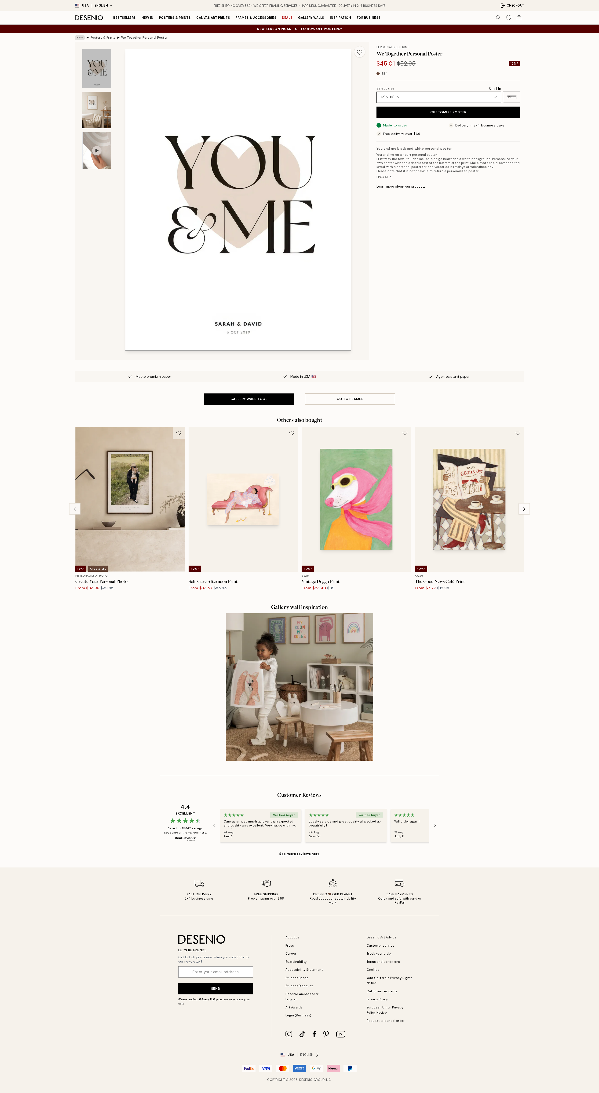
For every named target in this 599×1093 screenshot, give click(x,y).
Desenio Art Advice (382, 937)
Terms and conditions (383, 962)
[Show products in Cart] (519, 17)
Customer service (380, 946)
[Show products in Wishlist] (509, 17)
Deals (287, 18)
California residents (382, 991)
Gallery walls (311, 18)
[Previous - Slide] (74, 509)
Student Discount (299, 986)
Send (215, 988)
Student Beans (297, 978)
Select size (385, 88)
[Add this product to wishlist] (359, 51)
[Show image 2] (96, 110)
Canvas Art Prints (213, 18)
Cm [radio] (492, 88)
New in (147, 18)
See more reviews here (299, 854)
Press (289, 946)
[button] (511, 97)
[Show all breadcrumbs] (80, 37)
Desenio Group (312, 1080)
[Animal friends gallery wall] (299, 687)
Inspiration (340, 18)
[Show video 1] (96, 150)
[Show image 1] (96, 68)
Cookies (373, 970)
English (101, 5)
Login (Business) (298, 1015)
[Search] (498, 17)
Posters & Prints (175, 18)
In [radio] (499, 88)
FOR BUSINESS (369, 18)
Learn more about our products (401, 187)
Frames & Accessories (256, 18)
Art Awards (294, 1007)
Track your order (379, 954)
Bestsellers (124, 18)
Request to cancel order (386, 1021)
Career (290, 954)
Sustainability (296, 962)
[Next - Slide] (524, 509)
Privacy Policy (208, 999)
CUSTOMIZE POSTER (448, 112)
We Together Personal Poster (144, 38)
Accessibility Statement (304, 970)
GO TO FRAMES (350, 399)
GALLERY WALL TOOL (249, 399)
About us (292, 937)
